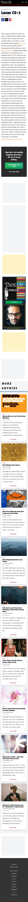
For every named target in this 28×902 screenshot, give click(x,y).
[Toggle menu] (25, 2)
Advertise (14, 873)
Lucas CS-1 (22, 43)
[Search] (22, 2)
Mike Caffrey (6, 16)
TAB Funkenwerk (7, 50)
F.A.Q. (14, 892)
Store (14, 879)
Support (14, 887)
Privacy (14, 881)
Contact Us (14, 895)
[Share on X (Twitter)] (6, 19)
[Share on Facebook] (2, 19)
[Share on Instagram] (10, 19)
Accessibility (14, 889)
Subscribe (14, 876)
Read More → (14, 439)
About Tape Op (14, 871)
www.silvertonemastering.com (11, 139)
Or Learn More (14, 171)
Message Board (14, 867)
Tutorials (14, 864)
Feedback (14, 884)
